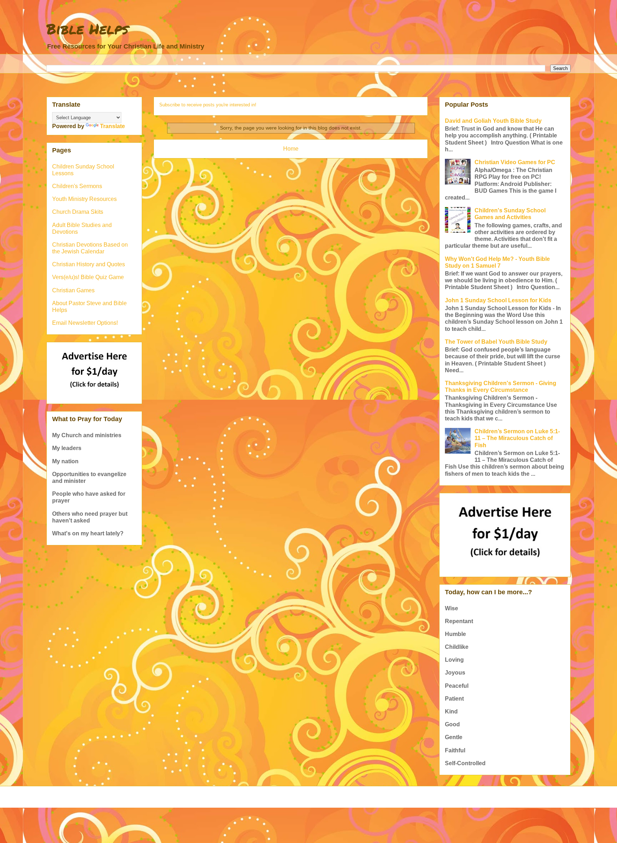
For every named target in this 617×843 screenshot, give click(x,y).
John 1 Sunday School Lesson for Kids (498, 300)
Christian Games (73, 290)
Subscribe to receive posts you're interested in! (207, 104)
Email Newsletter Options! (85, 323)
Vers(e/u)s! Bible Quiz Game (88, 277)
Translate (112, 126)
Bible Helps (87, 29)
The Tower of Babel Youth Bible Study (496, 342)
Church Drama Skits (77, 212)
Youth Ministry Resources (84, 199)
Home (291, 149)
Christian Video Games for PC (515, 162)
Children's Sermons (77, 186)
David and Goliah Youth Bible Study (493, 121)
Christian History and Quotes (88, 264)
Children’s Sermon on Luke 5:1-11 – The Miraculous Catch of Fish (517, 438)
